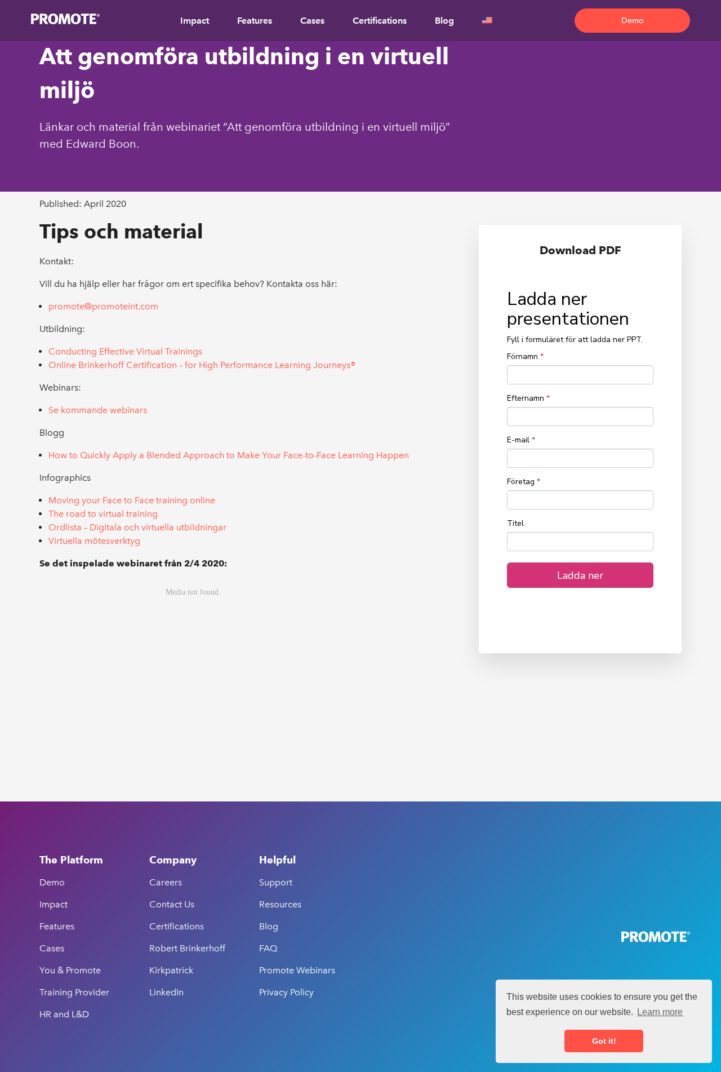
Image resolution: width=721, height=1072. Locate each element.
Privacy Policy (286, 992)
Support (275, 882)
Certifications (380, 20)
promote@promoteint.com (103, 306)
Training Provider (74, 992)
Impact (194, 20)
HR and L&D (64, 1014)
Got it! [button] (604, 1041)
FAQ (268, 948)
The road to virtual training (103, 513)
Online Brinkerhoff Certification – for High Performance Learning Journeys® (202, 365)
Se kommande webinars (97, 410)
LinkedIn (166, 992)
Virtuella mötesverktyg (94, 540)
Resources (280, 904)
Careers (165, 882)
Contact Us (171, 904)
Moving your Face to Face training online (131, 500)
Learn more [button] (660, 1012)
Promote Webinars (297, 970)
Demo (632, 20)
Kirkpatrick (171, 970)
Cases (312, 20)
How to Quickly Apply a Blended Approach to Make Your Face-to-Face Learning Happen (228, 455)
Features (254, 20)
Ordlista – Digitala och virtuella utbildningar (137, 527)
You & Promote (70, 970)
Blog (444, 20)
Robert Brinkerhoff (187, 948)
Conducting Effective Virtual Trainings (125, 351)
